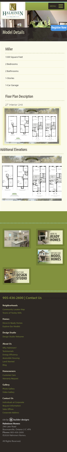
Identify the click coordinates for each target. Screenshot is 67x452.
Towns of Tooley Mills (12, 312)
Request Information (12, 405)
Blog (5, 365)
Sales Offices (8, 409)
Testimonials (8, 351)
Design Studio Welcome (13, 336)
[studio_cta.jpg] (17, 275)
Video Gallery (8, 392)
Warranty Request (10, 378)
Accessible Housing (11, 358)
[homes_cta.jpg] (50, 237)
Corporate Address (11, 412)
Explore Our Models (11, 326)
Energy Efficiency (10, 354)
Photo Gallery (9, 388)
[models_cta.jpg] (50, 256)
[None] (17, 238)
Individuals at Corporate (13, 402)
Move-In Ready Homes (13, 323)
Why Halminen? (9, 347)
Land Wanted (8, 361)
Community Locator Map (14, 309)
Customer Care (9, 375)
